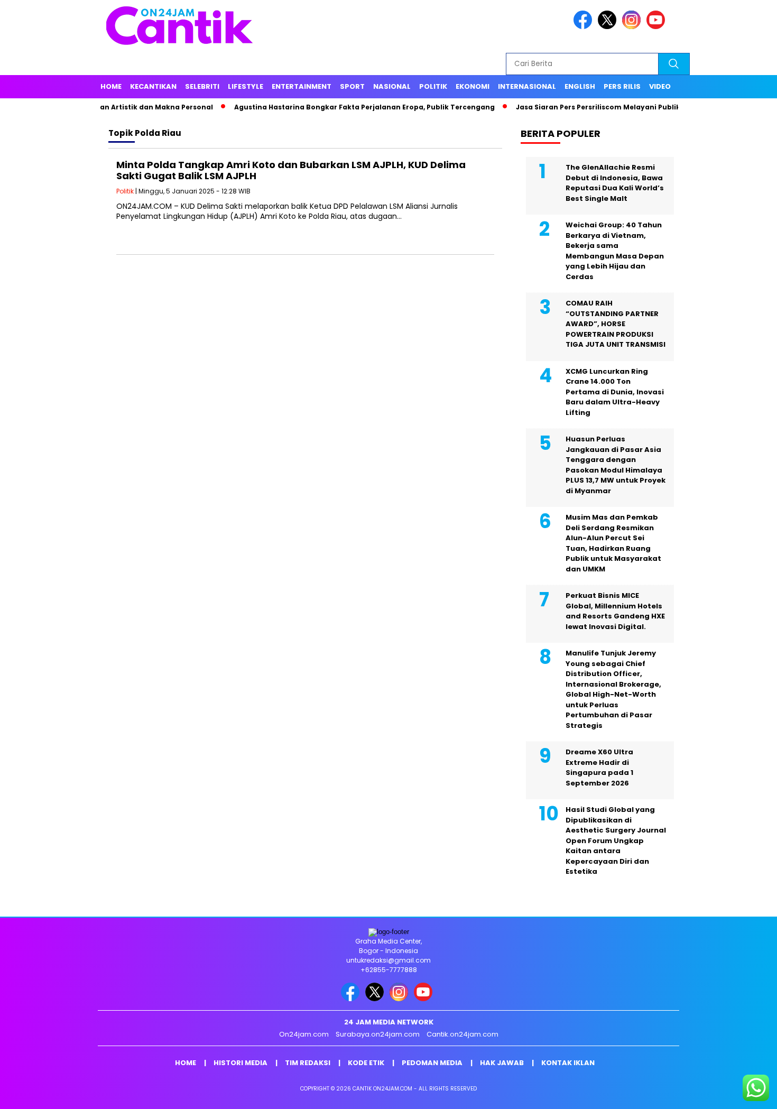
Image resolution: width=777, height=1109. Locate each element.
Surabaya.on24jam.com (378, 1034)
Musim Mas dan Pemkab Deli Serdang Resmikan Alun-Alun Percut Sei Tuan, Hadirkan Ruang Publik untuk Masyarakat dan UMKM (613, 543)
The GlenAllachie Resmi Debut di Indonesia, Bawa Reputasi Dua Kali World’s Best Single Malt (615, 183)
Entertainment (301, 86)
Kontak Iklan (568, 1063)
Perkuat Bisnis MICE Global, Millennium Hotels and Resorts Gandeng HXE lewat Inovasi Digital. (615, 611)
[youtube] (657, 27)
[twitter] (609, 27)
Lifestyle (245, 86)
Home (111, 86)
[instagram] (633, 27)
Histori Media (240, 1063)
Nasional (392, 86)
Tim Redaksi (307, 1063)
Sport (352, 86)
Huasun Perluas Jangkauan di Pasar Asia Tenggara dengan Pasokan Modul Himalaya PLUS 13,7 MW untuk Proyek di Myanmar (615, 465)
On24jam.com (304, 1034)
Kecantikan (153, 86)
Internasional (527, 86)
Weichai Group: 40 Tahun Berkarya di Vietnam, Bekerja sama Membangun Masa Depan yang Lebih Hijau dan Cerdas (615, 251)
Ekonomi (472, 86)
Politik (433, 86)
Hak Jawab (502, 1063)
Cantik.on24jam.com (462, 1034)
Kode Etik (366, 1063)
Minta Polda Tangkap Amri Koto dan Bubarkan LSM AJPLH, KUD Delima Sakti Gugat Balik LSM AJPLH (291, 170)
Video (660, 86)
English (580, 86)
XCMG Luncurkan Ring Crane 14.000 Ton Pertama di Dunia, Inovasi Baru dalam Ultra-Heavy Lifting (615, 392)
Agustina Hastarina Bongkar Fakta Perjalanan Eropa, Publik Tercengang (338, 107)
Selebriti (202, 86)
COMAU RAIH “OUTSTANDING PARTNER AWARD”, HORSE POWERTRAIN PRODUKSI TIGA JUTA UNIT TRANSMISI (615, 323)
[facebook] (585, 27)
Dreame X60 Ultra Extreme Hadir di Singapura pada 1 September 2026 (599, 767)
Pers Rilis (622, 86)
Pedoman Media (432, 1063)
